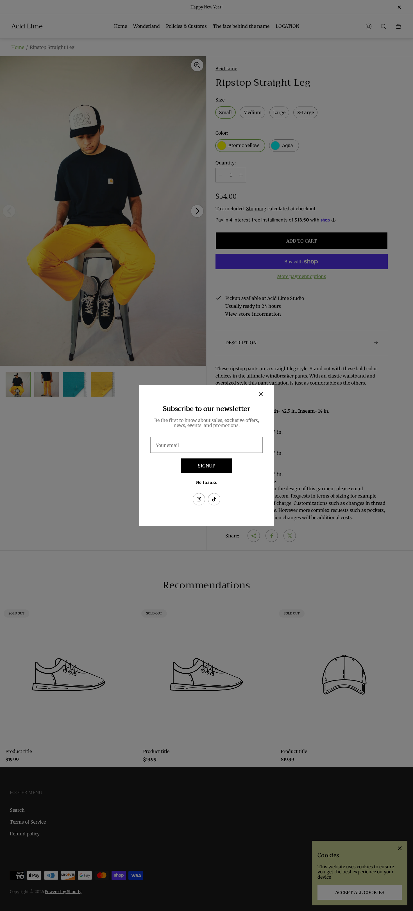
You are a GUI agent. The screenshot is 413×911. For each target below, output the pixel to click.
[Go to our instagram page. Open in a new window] (199, 499)
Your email (167, 445)
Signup (206, 466)
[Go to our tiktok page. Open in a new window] (214, 499)
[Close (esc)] (261, 394)
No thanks (206, 482)
